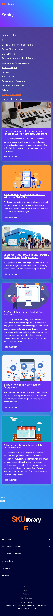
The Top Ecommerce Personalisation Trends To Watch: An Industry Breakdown (26, 132)
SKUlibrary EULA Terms (27, 608)
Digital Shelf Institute (12, 49)
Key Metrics (8, 76)
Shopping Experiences (11, 94)
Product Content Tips (13, 85)
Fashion (6, 71)
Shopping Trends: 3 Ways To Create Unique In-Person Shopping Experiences (26, 256)
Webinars (26, 594)
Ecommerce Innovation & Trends (18, 58)
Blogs (26, 590)
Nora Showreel (26, 598)
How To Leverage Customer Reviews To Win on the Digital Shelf (24, 195)
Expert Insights (9, 67)
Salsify (5, 90)
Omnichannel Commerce (14, 81)
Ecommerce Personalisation (16, 62)
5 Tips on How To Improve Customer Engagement (22, 386)
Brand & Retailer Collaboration (17, 44)
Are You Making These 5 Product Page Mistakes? (24, 313)
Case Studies (26, 586)
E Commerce (8, 53)
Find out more (10, 156)
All (3, 40)
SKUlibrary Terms (41, 605)
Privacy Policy (27, 605)
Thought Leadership (12, 98)
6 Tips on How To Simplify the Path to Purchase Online (23, 446)
